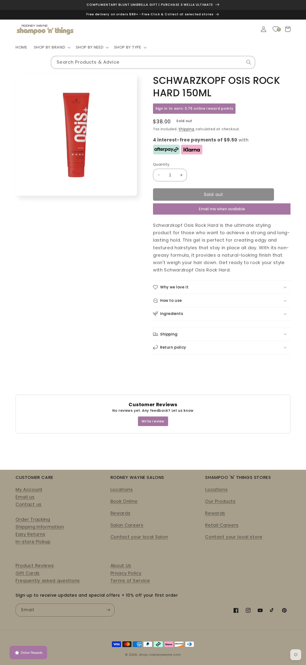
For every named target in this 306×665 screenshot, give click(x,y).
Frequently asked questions (48, 581)
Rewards (120, 513)
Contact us (29, 504)
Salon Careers (126, 525)
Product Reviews (35, 565)
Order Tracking (33, 519)
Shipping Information (40, 527)
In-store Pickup (33, 542)
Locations (121, 489)
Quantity (161, 164)
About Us (120, 565)
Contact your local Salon (139, 537)
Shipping (186, 129)
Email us (25, 497)
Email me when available (222, 209)
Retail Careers (222, 525)
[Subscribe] (108, 610)
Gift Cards (28, 573)
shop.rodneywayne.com (160, 655)
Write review (153, 421)
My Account (29, 489)
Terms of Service (130, 581)
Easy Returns (30, 534)
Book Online (124, 501)
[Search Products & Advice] (249, 62)
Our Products (220, 501)
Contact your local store (233, 537)
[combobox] (153, 62)
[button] (52, 47)
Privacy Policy (126, 573)
